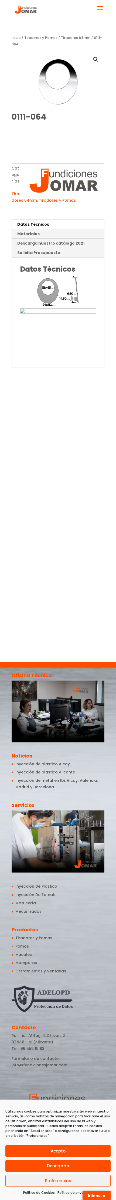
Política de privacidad (75, 1192)
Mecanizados (28, 911)
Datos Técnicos (33, 224)
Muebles (23, 954)
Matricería (25, 903)
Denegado (58, 1166)
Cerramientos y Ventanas (40, 971)
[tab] (58, 224)
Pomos (22, 946)
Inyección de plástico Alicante (45, 772)
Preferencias (58, 1181)
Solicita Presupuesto (38, 252)
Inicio (16, 37)
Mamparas (26, 962)
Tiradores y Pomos (40, 37)
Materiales (28, 233)
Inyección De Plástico (36, 886)
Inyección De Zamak (35, 894)
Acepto (58, 1151)
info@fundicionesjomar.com (39, 1065)
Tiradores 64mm (75, 37)
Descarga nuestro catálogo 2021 (50, 243)
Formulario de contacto (35, 1058)
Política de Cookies (39, 1192)
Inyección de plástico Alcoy (42, 764)
